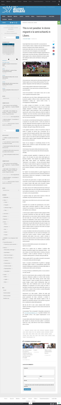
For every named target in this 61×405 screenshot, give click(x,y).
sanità (39, 335)
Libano (36, 333)
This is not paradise (29, 337)
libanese (33, 333)
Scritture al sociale (5, 62)
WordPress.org (6, 298)
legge (30, 333)
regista (37, 335)
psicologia (24, 335)
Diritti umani (42, 330)
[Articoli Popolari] (9, 59)
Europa (5, 232)
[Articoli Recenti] (4, 59)
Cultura (30, 1)
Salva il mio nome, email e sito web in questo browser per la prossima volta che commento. (39, 385)
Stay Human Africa (7, 268)
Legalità (5, 279)
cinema (35, 330)
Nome (25, 376)
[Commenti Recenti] (13, 59)
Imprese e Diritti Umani (8, 257)
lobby (39, 333)
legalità (27, 333)
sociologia (49, 335)
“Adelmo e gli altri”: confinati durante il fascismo (48, 351)
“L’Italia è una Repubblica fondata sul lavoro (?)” (10, 89)
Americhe (6, 226)
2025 (12, 54)
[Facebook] (10, 22)
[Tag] (17, 59)
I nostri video (47, 1)
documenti (51, 330)
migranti (42, 333)
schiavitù (43, 335)
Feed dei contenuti (6, 292)
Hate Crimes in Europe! (8, 255)
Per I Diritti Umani (26, 38)
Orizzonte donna (7, 263)
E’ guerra (35, 350)
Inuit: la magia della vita (15, 116)
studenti (24, 337)
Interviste (25, 1)
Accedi (4, 290)
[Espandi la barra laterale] (58, 22)
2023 (4, 54)
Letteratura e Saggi (7, 207)
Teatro (5, 210)
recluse (31, 335)
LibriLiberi (6, 260)
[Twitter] (12, 22)
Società (19, 1)
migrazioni (46, 333)
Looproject (21, 403)
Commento (26, 368)
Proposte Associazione (38, 1)
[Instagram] (14, 22)
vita (34, 337)
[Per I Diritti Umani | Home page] (13, 9)
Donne (5, 276)
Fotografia (6, 204)
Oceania (5, 234)
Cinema (5, 202)
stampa (53, 335)
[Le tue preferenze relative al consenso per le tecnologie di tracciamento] (59, 403)
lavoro (24, 333)
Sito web (25, 380)
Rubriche (13, 1)
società (46, 335)
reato (28, 335)
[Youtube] (16, 22)
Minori (5, 282)
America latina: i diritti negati (9, 249)
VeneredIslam (6, 271)
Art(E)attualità (5, 197)
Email (41, 376)
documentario (47, 330)
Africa (5, 224)
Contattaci (54, 1)
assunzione (31, 330)
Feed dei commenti (6, 295)
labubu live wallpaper (7, 119)
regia (33, 335)
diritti (38, 330)
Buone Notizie (6, 252)
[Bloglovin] (18, 22)
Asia (5, 229)
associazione (27, 330)
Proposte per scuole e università (10, 244)
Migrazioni (8, 1)
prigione (50, 333)
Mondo (2, 1)
